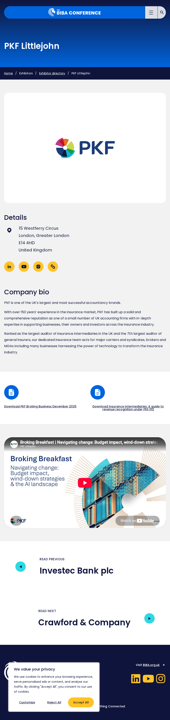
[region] (54, 687)
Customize (27, 702)
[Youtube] (148, 678)
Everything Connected (108, 706)
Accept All (81, 702)
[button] (151, 13)
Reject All (54, 702)
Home (8, 73)
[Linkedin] (136, 678)
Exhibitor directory (52, 73)
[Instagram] (160, 678)
